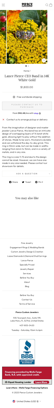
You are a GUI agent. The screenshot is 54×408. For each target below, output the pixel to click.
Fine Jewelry (27, 243)
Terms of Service (27, 304)
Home (26, 71)
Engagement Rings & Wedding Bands (27, 247)
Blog (27, 286)
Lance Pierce (27, 260)
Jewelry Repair (27, 269)
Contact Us (27, 299)
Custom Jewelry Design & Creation (27, 251)
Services (27, 273)
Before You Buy (27, 277)
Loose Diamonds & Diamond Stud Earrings (27, 256)
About (27, 282)
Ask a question (27, 173)
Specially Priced (27, 264)
